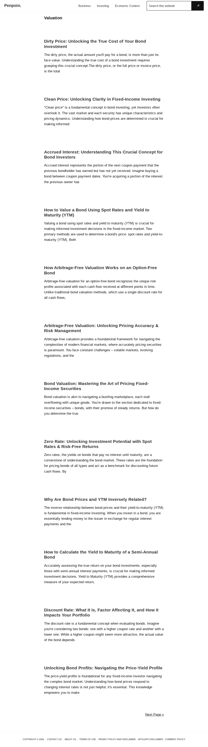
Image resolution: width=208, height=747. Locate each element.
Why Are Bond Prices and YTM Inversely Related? (95, 499)
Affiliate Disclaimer (150, 739)
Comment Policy (175, 739)
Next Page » (154, 714)
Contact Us (54, 739)
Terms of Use (87, 739)
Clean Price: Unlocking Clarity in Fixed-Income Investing (102, 99)
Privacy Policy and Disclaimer (117, 739)
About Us (70, 739)
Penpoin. (12, 5)
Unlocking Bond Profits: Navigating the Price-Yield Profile (103, 667)
